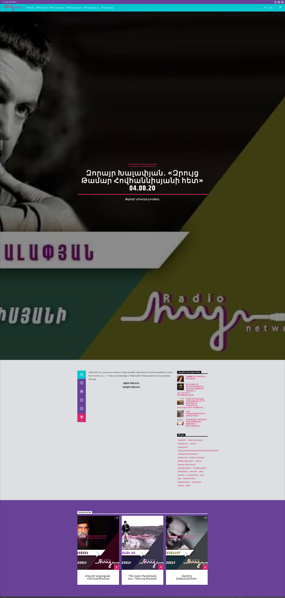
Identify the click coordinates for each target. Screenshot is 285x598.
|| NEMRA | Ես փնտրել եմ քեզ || (196, 393)
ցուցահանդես (184, 497)
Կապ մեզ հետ (10, 2)
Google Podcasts (131, 403)
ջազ (202, 490)
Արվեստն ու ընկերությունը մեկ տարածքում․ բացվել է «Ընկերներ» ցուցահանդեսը (190, 405)
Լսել (270, 8)
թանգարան (183, 487)
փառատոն (196, 497)
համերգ (181, 490)
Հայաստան (183, 462)
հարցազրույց (192, 490)
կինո (201, 487)
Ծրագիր (43, 8)
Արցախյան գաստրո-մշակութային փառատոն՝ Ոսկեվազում (196, 438)
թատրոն (193, 487)
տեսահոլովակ (189, 494)
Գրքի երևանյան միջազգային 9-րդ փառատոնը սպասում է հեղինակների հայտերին (191, 418)
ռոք (179, 494)
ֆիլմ (188, 501)
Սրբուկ (198, 476)
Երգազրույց (93, 8)
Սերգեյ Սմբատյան (185, 476)
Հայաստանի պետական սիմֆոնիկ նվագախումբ (198, 466)
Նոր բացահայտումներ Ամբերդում (195, 429)
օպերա (181, 501)
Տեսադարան (75, 8)
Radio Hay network (195, 455)
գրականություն (184, 483)
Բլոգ (31, 8)
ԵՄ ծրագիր (58, 8)
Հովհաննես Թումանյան (188, 469)
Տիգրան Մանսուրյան (186, 480)
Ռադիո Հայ (182, 473)
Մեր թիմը (108, 8)
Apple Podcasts (131, 399)
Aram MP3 (182, 455)
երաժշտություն (199, 483)
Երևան (193, 459)
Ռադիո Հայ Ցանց (196, 473)
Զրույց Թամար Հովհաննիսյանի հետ (142, 173)
